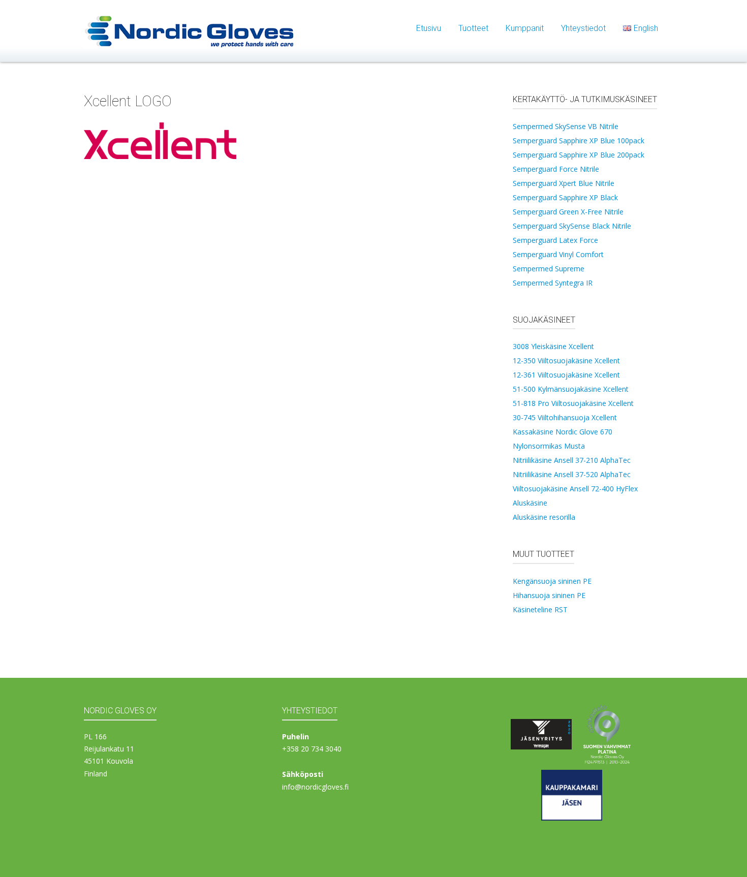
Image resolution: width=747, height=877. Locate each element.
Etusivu (428, 28)
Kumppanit (525, 28)
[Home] (189, 30)
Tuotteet (473, 28)
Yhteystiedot (583, 28)
